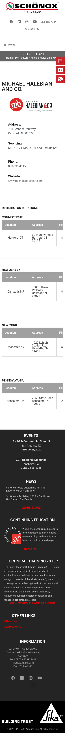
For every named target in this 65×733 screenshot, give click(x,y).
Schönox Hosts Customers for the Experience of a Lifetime (26, 489)
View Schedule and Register (32, 603)
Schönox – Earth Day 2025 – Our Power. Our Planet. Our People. (28, 498)
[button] (33, 685)
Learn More (31, 507)
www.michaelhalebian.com (25, 181)
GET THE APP (48, 21)
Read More (32, 549)
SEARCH (31, 29)
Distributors (21, 57)
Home (9, 57)
